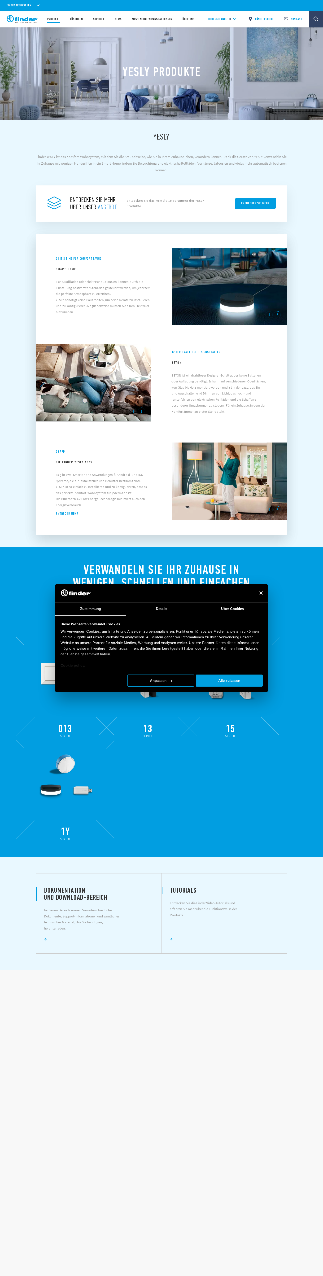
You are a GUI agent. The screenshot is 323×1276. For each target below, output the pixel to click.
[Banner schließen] (261, 593)
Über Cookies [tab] (232, 608)
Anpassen (158, 681)
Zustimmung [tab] (90, 608)
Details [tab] (161, 608)
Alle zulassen (229, 681)
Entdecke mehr (67, 514)
